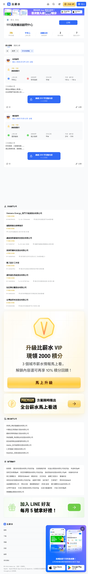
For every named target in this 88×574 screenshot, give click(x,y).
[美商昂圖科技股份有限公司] (44, 253)
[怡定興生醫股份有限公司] (44, 290)
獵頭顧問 (15, 116)
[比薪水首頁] (8, 524)
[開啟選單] (4, 4)
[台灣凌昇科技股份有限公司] (44, 302)
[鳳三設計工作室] (44, 265)
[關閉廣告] (82, 529)
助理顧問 (15, 59)
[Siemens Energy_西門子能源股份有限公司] (44, 216)
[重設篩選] (7, 51)
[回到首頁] (7, 19)
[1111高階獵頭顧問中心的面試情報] (76, 34)
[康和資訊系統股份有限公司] (44, 278)
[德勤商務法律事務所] (44, 228)
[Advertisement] (44, 185)
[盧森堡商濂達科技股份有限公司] (44, 241)
